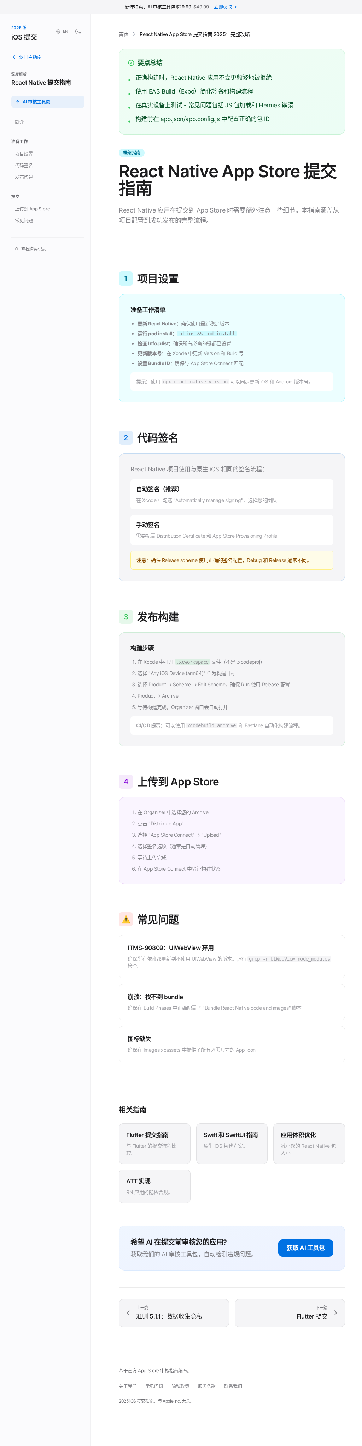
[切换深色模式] (78, 31)
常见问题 (24, 220)
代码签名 (24, 165)
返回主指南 (30, 57)
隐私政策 (180, 1386)
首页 (123, 34)
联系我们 (233, 1386)
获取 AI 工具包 (306, 1247)
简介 (19, 122)
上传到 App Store (32, 208)
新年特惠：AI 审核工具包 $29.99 (181, 7)
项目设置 (24, 153)
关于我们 (128, 1386)
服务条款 (207, 1386)
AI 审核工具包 (36, 101)
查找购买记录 (33, 249)
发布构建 (24, 177)
